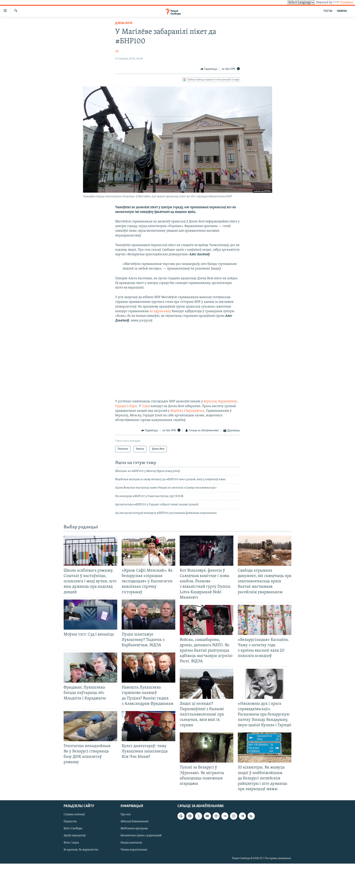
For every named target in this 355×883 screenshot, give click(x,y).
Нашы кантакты (131, 842)
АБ (117, 51)
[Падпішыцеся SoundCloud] (224, 815)
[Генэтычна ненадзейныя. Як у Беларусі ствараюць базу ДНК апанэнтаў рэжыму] (90, 726)
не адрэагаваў (159, 311)
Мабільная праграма (134, 828)
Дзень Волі (123, 23)
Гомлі (146, 406)
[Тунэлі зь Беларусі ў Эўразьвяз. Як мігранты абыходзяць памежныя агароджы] (206, 747)
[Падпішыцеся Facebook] (189, 815)
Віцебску (176, 411)
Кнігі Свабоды (73, 828)
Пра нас (126, 814)
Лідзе (133, 406)
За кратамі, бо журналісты (81, 849)
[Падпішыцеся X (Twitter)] (198, 815)
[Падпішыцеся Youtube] (207, 815)
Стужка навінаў (74, 814)
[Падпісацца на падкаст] (216, 815)
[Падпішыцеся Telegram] (242, 815)
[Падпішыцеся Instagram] (233, 815)
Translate (346, 2)
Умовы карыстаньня (134, 849)
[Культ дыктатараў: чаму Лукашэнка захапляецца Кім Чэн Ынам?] (148, 726)
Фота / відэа (71, 842)
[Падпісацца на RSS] (251, 815)
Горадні (121, 406)
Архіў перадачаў (75, 835)
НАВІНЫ (342, 11)
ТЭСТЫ (327, 11)
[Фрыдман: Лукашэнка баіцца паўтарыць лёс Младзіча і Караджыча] (90, 668)
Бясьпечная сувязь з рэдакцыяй (141, 835)
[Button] (208, 69)
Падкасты (70, 821)
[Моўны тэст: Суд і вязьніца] (90, 615)
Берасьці (210, 401)
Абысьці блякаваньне (135, 821)
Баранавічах (227, 401)
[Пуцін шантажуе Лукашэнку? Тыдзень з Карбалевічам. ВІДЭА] (148, 615)
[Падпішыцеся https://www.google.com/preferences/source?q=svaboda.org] (181, 815)
